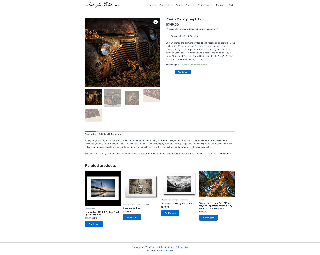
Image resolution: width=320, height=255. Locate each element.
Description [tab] (90, 134)
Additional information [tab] (110, 134)
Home (150, 5)
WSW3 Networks (165, 250)
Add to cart (183, 72)
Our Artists (165, 5)
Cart (231, 5)
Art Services (203, 5)
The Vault (220, 5)
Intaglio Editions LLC (178, 247)
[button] (154, 5)
